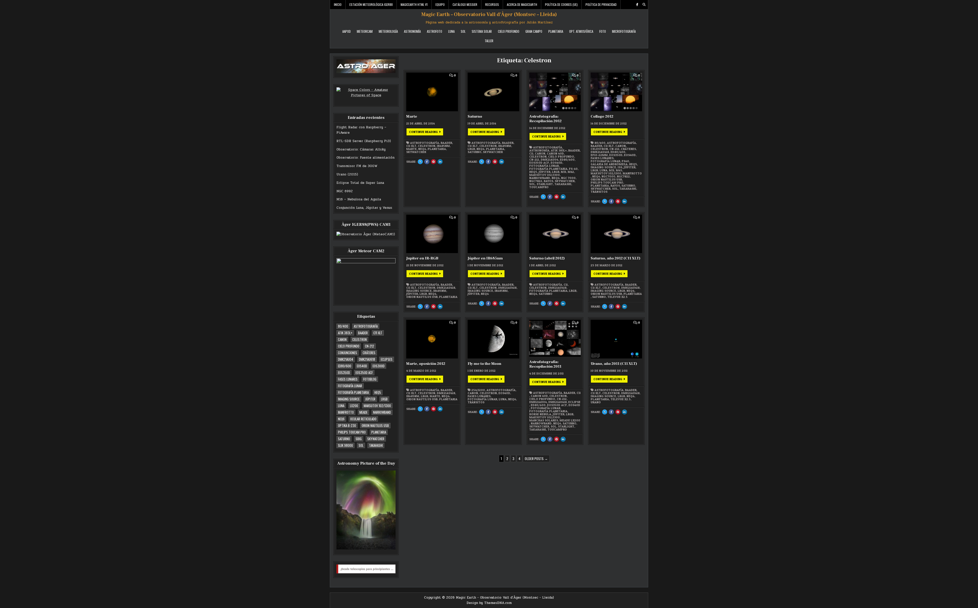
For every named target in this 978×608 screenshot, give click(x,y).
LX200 (354, 405)
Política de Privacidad (601, 4)
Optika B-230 (347, 425)
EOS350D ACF (364, 372)
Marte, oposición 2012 (425, 363)
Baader (363, 332)
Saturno (344, 438)
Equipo (440, 4)
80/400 (343, 326)
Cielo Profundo (508, 31)
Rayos (548, 181)
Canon (342, 339)
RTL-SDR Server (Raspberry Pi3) (363, 141)
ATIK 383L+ (345, 332)
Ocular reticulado (363, 418)
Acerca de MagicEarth (522, 4)
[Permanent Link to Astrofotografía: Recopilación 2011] (555, 338)
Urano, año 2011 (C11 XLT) (614, 363)
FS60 (625, 161)
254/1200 (478, 390)
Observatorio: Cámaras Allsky (361, 149)
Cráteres (369, 352)
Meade (363, 412)
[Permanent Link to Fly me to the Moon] (493, 339)
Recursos (492, 4)
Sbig (359, 438)
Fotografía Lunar (350, 385)
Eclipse (574, 402)
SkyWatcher (375, 438)
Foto (602, 31)
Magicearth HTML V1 (414, 4)
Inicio (338, 4)
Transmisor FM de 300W (356, 166)
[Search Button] (644, 4)
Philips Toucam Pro (352, 432)
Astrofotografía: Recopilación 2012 (545, 118)
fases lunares (348, 379)
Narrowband (382, 412)
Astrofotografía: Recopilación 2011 (545, 364)
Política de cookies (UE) (561, 4)
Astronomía (412, 31)
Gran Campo (533, 31)
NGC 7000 (568, 177)
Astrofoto (434, 31)
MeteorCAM (365, 31)
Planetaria (555, 31)
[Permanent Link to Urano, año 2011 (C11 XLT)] (616, 339)
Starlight (545, 184)
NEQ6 (341, 418)
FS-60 (573, 168)
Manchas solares (543, 420)
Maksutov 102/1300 (377, 405)
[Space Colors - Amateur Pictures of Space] (366, 94)
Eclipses (386, 359)
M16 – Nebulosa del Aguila (358, 199)
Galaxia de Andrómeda (609, 164)
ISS (620, 167)
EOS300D (379, 365)
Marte (411, 116)
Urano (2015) (347, 174)
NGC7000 (608, 176)
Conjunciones (347, 352)
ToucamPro (539, 187)
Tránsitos (599, 191)
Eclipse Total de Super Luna (360, 182)
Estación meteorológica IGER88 (371, 4)
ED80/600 (344, 365)
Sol (463, 31)
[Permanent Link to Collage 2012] (616, 92)
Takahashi (376, 445)
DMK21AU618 (367, 359)
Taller (489, 40)
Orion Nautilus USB (375, 425)
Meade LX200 (570, 420)
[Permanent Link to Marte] (432, 92)
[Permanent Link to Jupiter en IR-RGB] (432, 234)
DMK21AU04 (345, 359)
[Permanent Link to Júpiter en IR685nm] (493, 234)
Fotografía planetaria (353, 392)
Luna (451, 31)
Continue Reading (426, 132)
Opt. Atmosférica (581, 31)
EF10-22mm (599, 155)
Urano (596, 402)
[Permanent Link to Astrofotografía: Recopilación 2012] (555, 92)
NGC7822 (535, 181)
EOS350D (344, 372)
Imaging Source (349, 399)
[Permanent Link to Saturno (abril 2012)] (555, 234)
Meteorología (388, 31)
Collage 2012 (602, 116)
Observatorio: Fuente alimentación (365, 157)
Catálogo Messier (465, 4)
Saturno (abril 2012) (547, 258)
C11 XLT (377, 332)
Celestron (359, 339)
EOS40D (362, 365)
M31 (563, 171)
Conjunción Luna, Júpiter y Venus (364, 207)
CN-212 (369, 346)
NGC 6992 (344, 191)
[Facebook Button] (637, 4)
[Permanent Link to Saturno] (493, 92)
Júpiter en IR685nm (485, 258)
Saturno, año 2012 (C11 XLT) (615, 258)
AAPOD (346, 31)
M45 (619, 170)
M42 (571, 171)
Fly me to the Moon (484, 363)
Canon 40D (555, 153)
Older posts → (536, 458)
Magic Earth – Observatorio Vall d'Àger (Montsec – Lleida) (489, 14)
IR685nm (443, 145)
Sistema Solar (482, 31)
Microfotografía (624, 31)
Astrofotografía (366, 326)
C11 (531, 153)
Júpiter (370, 399)
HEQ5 (377, 392)
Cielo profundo (348, 346)
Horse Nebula (540, 414)
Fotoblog (369, 379)
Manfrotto (346, 412)
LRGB (384, 399)
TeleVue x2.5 (617, 296)
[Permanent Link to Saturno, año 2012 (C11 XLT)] (616, 234)
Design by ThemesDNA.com (489, 602)
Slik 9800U (345, 445)
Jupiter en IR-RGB (422, 258)
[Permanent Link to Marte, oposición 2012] (432, 339)
